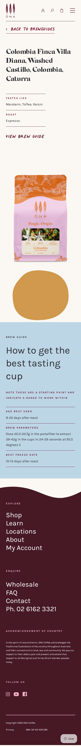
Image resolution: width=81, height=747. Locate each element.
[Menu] (72, 10)
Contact (18, 601)
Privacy (10, 729)
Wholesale (22, 584)
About (15, 540)
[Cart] (62, 10)
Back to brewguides (33, 28)
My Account (24, 548)
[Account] (43, 10)
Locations (21, 531)
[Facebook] (25, 694)
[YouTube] (16, 694)
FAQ (11, 593)
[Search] (52, 10)
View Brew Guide (25, 135)
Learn (14, 523)
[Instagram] (8, 694)
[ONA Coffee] (10, 11)
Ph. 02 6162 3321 (31, 609)
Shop (14, 515)
